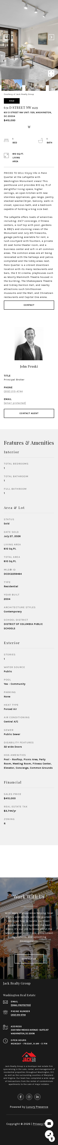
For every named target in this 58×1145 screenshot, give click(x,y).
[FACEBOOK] (21, 1097)
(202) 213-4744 (13, 391)
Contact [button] (29, 305)
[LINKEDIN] (37, 1097)
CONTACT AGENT (29, 413)
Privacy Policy (42, 1124)
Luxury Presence (37, 1107)
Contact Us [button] (29, 958)
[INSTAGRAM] (29, 1097)
